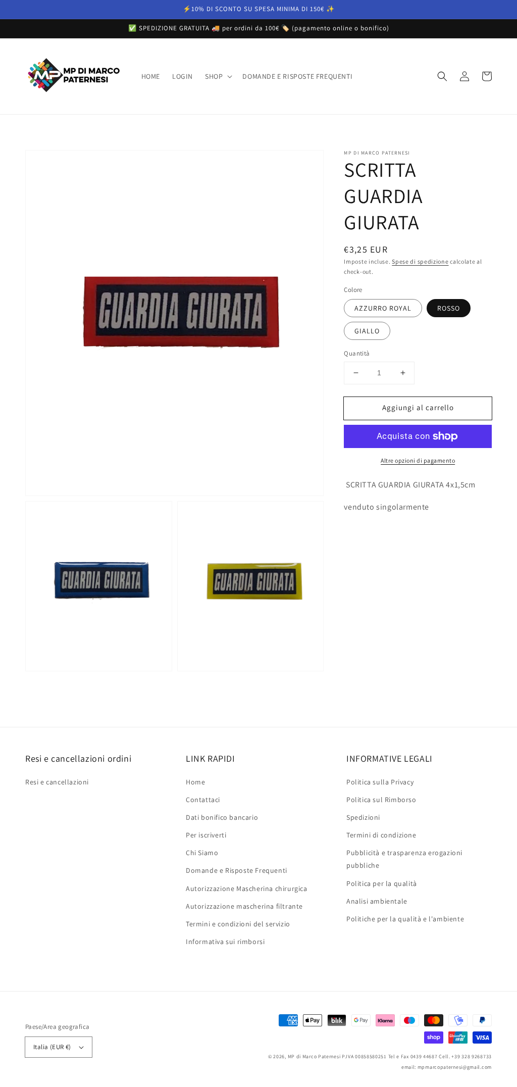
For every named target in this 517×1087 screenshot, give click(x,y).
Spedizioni (363, 817)
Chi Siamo (202, 852)
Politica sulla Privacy (379, 781)
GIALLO (367, 330)
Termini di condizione (381, 834)
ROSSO (448, 308)
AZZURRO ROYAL (382, 308)
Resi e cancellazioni (57, 781)
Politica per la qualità (381, 883)
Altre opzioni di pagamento (418, 460)
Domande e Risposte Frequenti (236, 870)
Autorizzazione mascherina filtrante (244, 906)
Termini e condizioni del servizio (238, 923)
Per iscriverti (206, 834)
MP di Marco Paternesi (314, 1056)
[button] (217, 76)
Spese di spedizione (420, 261)
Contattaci (203, 799)
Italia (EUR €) (52, 1047)
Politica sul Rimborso (381, 799)
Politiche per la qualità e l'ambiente (405, 918)
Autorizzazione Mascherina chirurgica (246, 888)
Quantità (357, 353)
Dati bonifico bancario (222, 817)
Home (195, 781)
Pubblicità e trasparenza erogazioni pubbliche (404, 859)
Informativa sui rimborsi (225, 941)
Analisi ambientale (376, 901)
